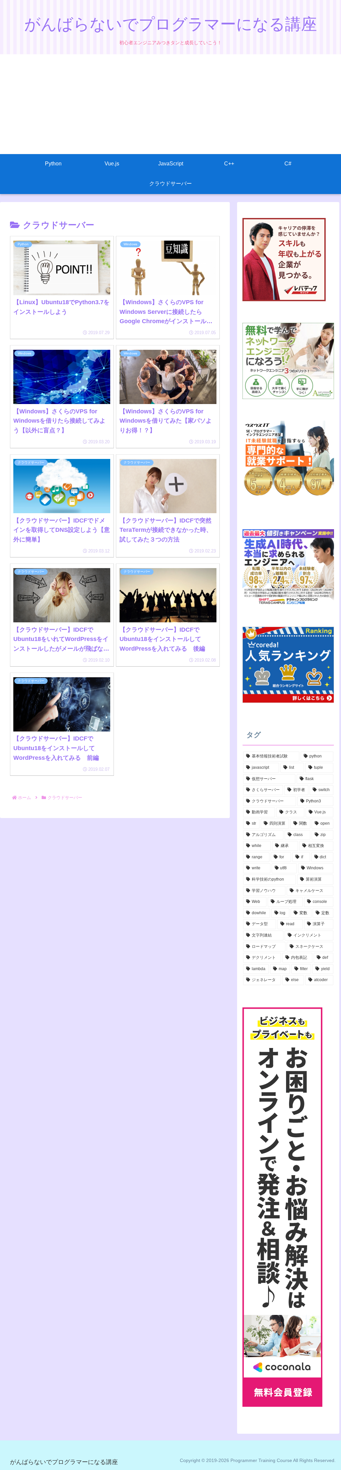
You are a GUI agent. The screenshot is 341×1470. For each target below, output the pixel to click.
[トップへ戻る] (331, 1460)
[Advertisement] (170, 104)
